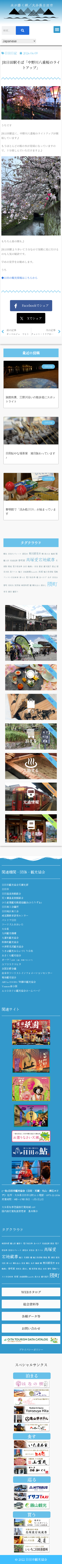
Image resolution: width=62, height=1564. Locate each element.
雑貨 (10, 591)
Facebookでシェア (33, 305)
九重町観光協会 (10, 937)
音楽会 (55, 577)
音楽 (36, 566)
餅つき (22, 577)
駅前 (41, 566)
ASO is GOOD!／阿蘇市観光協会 (19, 982)
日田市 (5, 889)
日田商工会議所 (10, 906)
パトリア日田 (9, 920)
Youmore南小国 (9, 986)
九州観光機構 (9, 933)
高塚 (40, 571)
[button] (57, 29)
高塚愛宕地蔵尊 (40, 559)
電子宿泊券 (17, 566)
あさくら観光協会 (11, 955)
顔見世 (25, 553)
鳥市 (49, 577)
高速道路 (14, 560)
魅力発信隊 (48, 571)
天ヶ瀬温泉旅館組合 (12, 898)
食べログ (43, 577)
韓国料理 (25, 585)
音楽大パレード (14, 553)
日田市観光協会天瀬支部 (15, 884)
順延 (10, 566)
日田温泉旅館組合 (11, 893)
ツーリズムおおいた (12, 924)
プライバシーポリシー (31, 1349)
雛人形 (6, 560)
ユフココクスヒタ (11, 964)
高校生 (11, 585)
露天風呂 (47, 566)
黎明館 (21, 560)
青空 (5, 591)
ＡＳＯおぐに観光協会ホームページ (21, 990)
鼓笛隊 (17, 585)
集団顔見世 (35, 553)
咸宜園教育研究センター (15, 915)
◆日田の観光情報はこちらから (19, 278)
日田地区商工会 (10, 911)
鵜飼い (30, 566)
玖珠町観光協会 (10, 942)
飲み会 (47, 553)
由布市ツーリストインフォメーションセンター (27, 973)
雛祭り (15, 591)
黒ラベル (14, 571)
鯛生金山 (36, 585)
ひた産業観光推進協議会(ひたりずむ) (22, 902)
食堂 (25, 566)
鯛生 (5, 553)
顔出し (43, 585)
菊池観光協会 (9, 977)
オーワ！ (17, 959)
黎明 (5, 585)
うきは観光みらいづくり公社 (17, 951)
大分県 (5, 929)
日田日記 (11, 53)
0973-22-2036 (53, 1195)
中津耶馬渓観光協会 (12, 946)
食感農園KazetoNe (30, 571)
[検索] (22, 30)
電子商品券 (30, 577)
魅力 (20, 571)
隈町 (52, 583)
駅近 (54, 566)
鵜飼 (53, 553)
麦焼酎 (26, 1257)
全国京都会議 (9, 968)
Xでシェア (32, 318)
